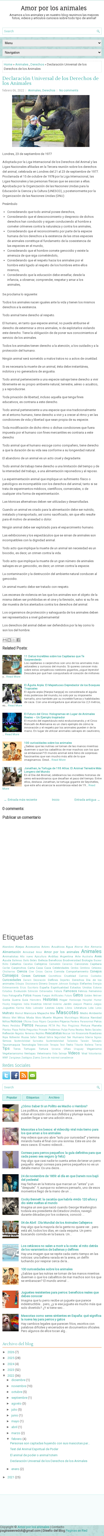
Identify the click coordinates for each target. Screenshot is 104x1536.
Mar (52, 1013)
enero (15, 1469)
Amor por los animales (54, 8)
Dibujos (19, 983)
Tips (6, 1048)
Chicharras (8, 971)
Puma (71, 1029)
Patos (98, 1021)
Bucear (98, 960)
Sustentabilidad (55, 1041)
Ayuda (6, 960)
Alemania (96, 946)
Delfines (53, 980)
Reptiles (40, 1033)
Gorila (6, 1000)
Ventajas (30, 1053)
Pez (58, 1025)
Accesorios (32, 946)
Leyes (59, 1008)
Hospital (87, 1000)
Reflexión (8, 1033)
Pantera (74, 1021)
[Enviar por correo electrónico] (4, 640)
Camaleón (54, 964)
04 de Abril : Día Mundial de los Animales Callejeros (56, 1222)
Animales (21, 64)
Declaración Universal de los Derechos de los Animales (50, 81)
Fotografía (15, 995)
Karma (20, 1008)
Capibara (96, 964)
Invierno (57, 1004)
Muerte (47, 1017)
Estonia (97, 987)
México (6, 1017)
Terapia (54, 1044)
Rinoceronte (82, 1033)
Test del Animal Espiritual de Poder (34, 1449)
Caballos (15, 964)
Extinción (33, 991)
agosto (16, 1403)
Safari (33, 1037)
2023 (10, 1370)
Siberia (89, 1037)
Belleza (43, 960)
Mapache (43, 1013)
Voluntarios (95, 1053)
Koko (28, 1008)
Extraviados (46, 991)
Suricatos (38, 1041)
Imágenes (16, 1004)
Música (84, 1017)
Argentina (66, 956)
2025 (10, 1358)
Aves (98, 956)
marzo (15, 1433)
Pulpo (64, 1029)
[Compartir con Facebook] (18, 640)
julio (14, 1409)
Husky (6, 1004)
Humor (98, 1000)
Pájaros (65, 1021)
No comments (68, 90)
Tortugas (29, 1049)
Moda (30, 1017)
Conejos (96, 971)
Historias (50, 999)
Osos (35, 1021)
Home (8, 64)
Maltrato (8, 1013)
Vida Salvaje (59, 1053)
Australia (87, 956)
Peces (5, 1025)
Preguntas (32, 1029)
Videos (74, 1053)
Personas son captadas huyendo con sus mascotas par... (50, 1443)
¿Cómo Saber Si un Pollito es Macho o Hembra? (54, 1106)
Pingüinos (73, 1025)
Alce (86, 946)
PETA (52, 1025)
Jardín (67, 1004)
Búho (5, 964)
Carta (31, 968)
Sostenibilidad (22, 1041)
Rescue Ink (68, 1033)
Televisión (42, 1044)
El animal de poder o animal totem (34, 1455)
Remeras (30, 1033)
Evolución (20, 991)
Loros (98, 1008)
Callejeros (40, 964)
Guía (25, 1000)
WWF (5, 1057)
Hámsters (35, 1000)
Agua (69, 946)
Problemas (54, 1029)
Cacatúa (28, 964)
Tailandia (72, 1041)
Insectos (36, 1004)
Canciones (81, 964)
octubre (16, 1392)
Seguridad (60, 1037)
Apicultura (40, 956)
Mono (38, 1017)
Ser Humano (75, 1037)
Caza (47, 968)
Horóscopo (75, 1000)
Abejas (19, 946)
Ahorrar (78, 946)
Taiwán (84, 1041)
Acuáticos (58, 946)
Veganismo (94, 1049)
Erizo (23, 987)
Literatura (80, 1008)
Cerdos (75, 968)
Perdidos (15, 1025)
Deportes (65, 980)
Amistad (28, 952)
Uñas (67, 1049)
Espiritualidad (60, 987)
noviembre (18, 1386)
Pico (64, 1025)
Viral (84, 1053)
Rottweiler (14, 1037)
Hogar (63, 1000)
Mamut (19, 1013)
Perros (27, 1025)
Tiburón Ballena (83, 1044)
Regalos (19, 1033)
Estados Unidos (80, 987)
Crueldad (70, 976)
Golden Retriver (93, 995)
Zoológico (26, 1057)
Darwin (27, 980)
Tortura (43, 1049)
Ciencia (22, 971)
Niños (6, 1021)
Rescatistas (53, 1033)
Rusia (25, 1037)
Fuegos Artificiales (53, 995)
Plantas (6, 1029)
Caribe (6, 968)
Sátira (50, 1037)
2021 (10, 1477)
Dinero (43, 983)
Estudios (7, 991)
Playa (15, 1029)
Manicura (30, 1013)
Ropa (5, 1037)
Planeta (97, 1025)
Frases (37, 995)
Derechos (37, 64)
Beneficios (55, 960)
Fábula (58, 991)
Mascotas (67, 1012)
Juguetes (8, 1008)
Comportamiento (77, 971)
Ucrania (56, 1049)
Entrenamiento (10, 987)
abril (14, 1427)
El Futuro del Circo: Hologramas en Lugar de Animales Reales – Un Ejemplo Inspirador (59, 715)
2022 (10, 1375)
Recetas (79, 1029)
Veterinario (44, 1053)
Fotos (27, 995)
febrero (16, 1439)
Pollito (22, 1029)
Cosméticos (54, 976)
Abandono (8, 946)
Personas (41, 1025)
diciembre (18, 1380)
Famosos (70, 991)
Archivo (54, 1097)
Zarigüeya (15, 1057)
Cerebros (85, 968)
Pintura (85, 1025)
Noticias (16, 1021)
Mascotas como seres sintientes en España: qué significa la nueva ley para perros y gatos (61, 1317)
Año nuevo (26, 956)
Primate (43, 1029)
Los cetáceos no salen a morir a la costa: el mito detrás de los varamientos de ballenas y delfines (59, 1247)
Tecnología (29, 1044)
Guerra (16, 1000)
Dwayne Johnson (58, 983)
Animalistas (10, 956)
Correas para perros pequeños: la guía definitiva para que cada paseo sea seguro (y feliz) (61, 1154)
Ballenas (17, 960)
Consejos (10, 975)
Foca (5, 995)
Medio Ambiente (91, 1013)
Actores (45, 946)
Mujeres (58, 1017)
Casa (39, 968)
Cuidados (96, 976)
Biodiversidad (72, 960)
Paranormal (86, 1021)
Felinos (82, 991)
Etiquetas (32, 1097)
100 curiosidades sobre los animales (48, 742)
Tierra (98, 1044)
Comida (59, 971)
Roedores (95, 1033)
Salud (41, 1037)
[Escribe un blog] (9, 640)
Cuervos (83, 976)
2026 (10, 1352)
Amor (39, 952)
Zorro (36, 1057)
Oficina (27, 1021)
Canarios (67, 964)
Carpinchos (18, 968)
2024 (10, 1364)
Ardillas (53, 956)
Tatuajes (97, 1041)
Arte (78, 956)
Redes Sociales (93, 1029)
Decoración (39, 980)
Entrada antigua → (87, 799)
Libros (68, 1008)
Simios (6, 1041)
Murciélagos (72, 1017)
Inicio (55, 799)
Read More (13, 676)
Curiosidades (11, 980)
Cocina (48, 971)
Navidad (96, 1017)
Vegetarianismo (12, 1053)
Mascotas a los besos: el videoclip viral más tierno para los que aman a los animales (59, 1131)
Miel (14, 1017)
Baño (26, 960)
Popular (12, 1097)
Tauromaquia (11, 1044)
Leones (49, 1008)
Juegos (97, 1004)
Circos (39, 971)
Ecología (74, 983)
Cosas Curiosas (34, 976)
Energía (97, 983)
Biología (87, 960)
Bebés (33, 960)
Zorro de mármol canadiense (57, 1057)
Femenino (95, 991)
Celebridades (60, 968)
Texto (69, 1044)
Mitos (21, 1017)
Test (62, 1044)
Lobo (91, 1008)
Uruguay (78, 1049)
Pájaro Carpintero (49, 1021)
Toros (17, 1049)
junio (14, 1415)
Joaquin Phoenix (82, 1004)
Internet (47, 1004)
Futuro (68, 995)
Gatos (78, 995)
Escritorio (33, 987)
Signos (98, 1037)
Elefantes (86, 983)
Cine (31, 971)
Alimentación (11, 952)
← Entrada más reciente (20, 799)
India (27, 1004)
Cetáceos (96, 968)
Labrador (38, 1008)
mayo (15, 1421)
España (44, 987)
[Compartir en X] (13, 640)
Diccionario (31, 983)
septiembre (19, 1397)
